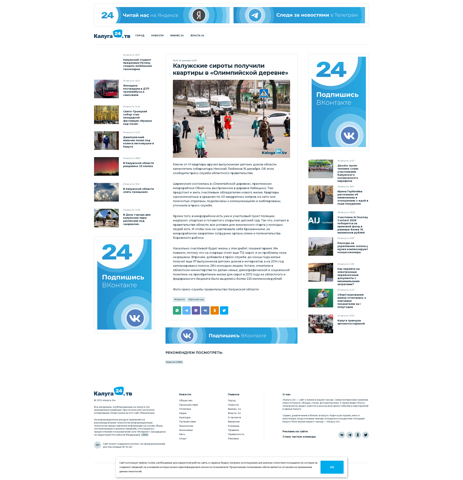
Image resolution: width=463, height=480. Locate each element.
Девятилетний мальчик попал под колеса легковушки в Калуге (138, 142)
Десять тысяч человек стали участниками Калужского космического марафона (347, 173)
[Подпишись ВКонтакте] (231, 335)
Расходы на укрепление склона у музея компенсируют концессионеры (352, 248)
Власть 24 (197, 35)
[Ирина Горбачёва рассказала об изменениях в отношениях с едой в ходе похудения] (320, 194)
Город (139, 35)
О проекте (234, 417)
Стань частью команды (299, 436)
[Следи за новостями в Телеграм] (299, 15)
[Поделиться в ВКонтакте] (205, 310)
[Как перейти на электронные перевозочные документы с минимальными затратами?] (320, 272)
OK (332, 467)
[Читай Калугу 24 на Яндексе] (164, 15)
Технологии (186, 425)
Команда (233, 425)
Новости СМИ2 (174, 362)
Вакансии (234, 421)
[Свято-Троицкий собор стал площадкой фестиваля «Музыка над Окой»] (106, 114)
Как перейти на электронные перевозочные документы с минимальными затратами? (348, 276)
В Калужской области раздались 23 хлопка (138, 165)
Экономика (186, 430)
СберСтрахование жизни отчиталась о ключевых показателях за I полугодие (351, 301)
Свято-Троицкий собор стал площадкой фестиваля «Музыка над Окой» (137, 117)
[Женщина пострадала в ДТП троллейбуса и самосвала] (106, 89)
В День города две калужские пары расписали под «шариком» (137, 219)
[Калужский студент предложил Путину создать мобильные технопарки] (106, 63)
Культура (184, 417)
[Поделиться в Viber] (196, 310)
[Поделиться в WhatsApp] (177, 310)
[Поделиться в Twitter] (224, 310)
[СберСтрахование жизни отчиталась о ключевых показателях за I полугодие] (320, 298)
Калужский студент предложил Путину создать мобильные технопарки (137, 64)
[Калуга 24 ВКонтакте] (124, 284)
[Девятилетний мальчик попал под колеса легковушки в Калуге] (106, 140)
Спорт (183, 438)
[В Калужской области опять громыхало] (106, 192)
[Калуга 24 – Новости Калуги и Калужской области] (112, 34)
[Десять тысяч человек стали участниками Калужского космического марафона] (320, 169)
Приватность (236, 434)
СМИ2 (144, 434)
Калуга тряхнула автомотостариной (351, 322)
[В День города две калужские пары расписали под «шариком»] (106, 218)
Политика (185, 408)
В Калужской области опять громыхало (138, 190)
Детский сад (197, 299)
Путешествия (187, 421)
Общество (185, 400)
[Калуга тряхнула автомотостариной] (320, 324)
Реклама (233, 438)
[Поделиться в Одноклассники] (214, 310)
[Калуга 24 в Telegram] (349, 435)
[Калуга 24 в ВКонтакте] (341, 435)
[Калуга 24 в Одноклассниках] (357, 435)
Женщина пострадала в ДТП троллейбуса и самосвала (136, 90)
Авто (182, 434)
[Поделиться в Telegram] (186, 310)
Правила (233, 430)
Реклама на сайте (295, 431)
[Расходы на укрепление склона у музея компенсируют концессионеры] (320, 246)
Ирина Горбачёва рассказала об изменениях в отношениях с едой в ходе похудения (352, 197)
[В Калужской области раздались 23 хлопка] (106, 166)
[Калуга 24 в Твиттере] (365, 435)
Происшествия (188, 404)
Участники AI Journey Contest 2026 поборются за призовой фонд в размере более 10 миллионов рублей (352, 225)
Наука (182, 413)
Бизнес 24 (177, 35)
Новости (157, 35)
